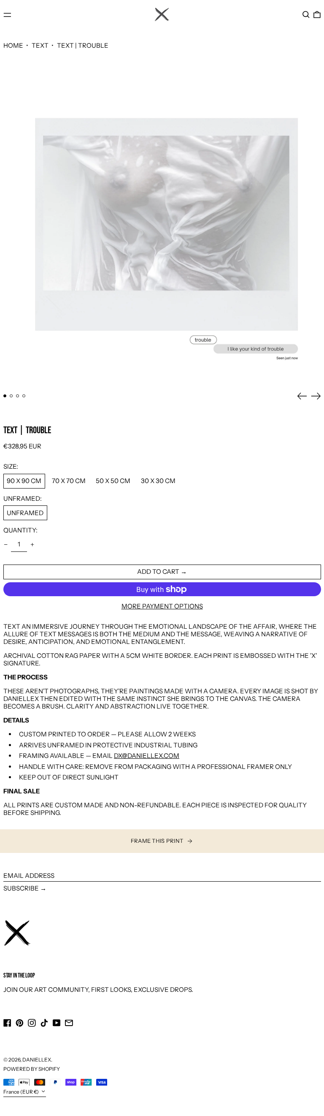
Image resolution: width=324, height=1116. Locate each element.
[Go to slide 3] (17, 396)
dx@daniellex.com (146, 756)
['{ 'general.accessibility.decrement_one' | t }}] (5, 544)
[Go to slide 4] (24, 396)
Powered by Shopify (31, 1069)
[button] (306, 15)
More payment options (162, 606)
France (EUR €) (21, 1092)
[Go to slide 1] (5, 396)
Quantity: (20, 530)
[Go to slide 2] (11, 396)
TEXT (40, 45)
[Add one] (32, 544)
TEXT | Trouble (82, 45)
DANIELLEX (36, 1059)
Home (13, 45)
